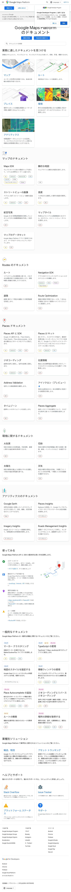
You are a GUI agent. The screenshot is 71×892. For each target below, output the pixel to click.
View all (50, 852)
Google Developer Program (10, 831)
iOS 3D (7, 179)
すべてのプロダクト (8, 875)
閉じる (54, 23)
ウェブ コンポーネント (11, 182)
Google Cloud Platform (8, 872)
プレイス (8, 104)
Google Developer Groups (9, 834)
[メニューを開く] (3, 2)
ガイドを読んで (13, 568)
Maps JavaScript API (15, 600)
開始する (9, 8)
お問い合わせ (22, 8)
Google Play (51, 849)
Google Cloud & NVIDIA (8, 843)
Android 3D (22, 176)
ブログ (27, 831)
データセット (42, 516)
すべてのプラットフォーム (11, 682)
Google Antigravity (53, 843)
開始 (63, 23)
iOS (30, 176)
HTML (14, 179)
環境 (40, 104)
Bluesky (27, 834)
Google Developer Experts (9, 837)
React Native (43, 285)
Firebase (50, 837)
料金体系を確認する (42, 38)
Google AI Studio (53, 840)
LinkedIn (27, 840)
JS (5, 176)
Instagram (28, 837)
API (26, 202)
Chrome (50, 834)
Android (12, 176)
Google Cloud (52, 846)
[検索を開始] (47, 2)
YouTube (27, 846)
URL (40, 182)
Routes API (12, 620)
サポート (42, 810)
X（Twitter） (29, 843)
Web (6, 516)
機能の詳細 (26, 38)
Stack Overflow (11, 792)
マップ (7, 75)
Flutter (22, 182)
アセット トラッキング (49, 750)
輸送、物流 (9, 750)
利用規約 (4, 883)
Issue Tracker (45, 792)
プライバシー (13, 883)
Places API (26, 600)
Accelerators (6, 840)
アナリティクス (11, 134)
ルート (41, 75)
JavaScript (12, 583)
